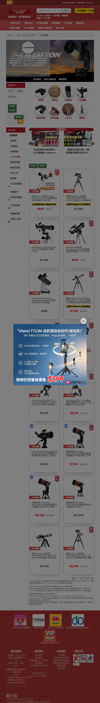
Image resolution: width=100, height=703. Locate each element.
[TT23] (50, 354)
